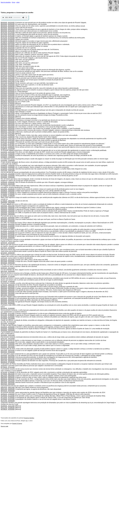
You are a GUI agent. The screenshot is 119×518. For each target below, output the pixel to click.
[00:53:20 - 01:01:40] (7, 31)
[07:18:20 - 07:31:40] (7, 106)
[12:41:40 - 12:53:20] (7, 154)
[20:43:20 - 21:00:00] (7, 226)
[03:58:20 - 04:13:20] (7, 71)
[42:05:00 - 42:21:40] (7, 406)
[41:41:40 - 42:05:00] (7, 401)
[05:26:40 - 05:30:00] (7, 91)
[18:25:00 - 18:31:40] (7, 206)
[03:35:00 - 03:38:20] (7, 64)
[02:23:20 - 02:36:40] (7, 49)
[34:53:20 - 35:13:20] (7, 347)
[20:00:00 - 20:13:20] (7, 219)
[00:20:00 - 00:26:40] (7, 24)
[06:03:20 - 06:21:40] (7, 98)
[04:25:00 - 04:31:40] (7, 78)
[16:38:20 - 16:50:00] (7, 191)
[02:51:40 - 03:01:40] (7, 54)
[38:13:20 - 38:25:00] (7, 375)
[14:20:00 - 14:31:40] (7, 169)
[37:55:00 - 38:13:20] (7, 374)
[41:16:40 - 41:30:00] (7, 397)
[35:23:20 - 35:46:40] (7, 352)
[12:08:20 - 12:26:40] (7, 148)
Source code (4, 426)
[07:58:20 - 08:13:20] (7, 113)
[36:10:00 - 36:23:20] (7, 357)
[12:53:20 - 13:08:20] (7, 155)
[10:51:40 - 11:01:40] (7, 140)
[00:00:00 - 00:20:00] (7, 22)
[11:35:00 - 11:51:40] (7, 145)
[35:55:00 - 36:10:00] (7, 355)
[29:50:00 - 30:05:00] (7, 300)
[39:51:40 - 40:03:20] (7, 389)
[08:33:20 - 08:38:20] (7, 118)
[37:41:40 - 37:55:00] (7, 372)
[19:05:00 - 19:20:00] (7, 211)
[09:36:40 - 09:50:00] (7, 130)
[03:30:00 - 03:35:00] (7, 63)
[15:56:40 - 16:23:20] (7, 184)
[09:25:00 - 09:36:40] (7, 128)
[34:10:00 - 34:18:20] (7, 342)
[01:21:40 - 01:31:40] (7, 36)
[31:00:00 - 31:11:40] (7, 313)
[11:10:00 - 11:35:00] (7, 143)
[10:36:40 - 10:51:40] (7, 138)
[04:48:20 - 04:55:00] (7, 85)
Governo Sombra (29, 418)
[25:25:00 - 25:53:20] (7, 263)
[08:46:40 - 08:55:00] (7, 122)
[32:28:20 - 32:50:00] (7, 327)
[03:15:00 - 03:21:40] (7, 58)
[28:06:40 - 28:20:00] (7, 286)
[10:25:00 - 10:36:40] (7, 137)
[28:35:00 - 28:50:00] (7, 290)
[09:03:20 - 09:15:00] (7, 125)
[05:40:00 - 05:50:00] (7, 95)
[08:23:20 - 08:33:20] (7, 117)
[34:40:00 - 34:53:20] (7, 345)
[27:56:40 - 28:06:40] (7, 285)
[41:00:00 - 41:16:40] (7, 396)
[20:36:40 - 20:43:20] (7, 224)
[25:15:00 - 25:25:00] (7, 261)
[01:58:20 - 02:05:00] (7, 43)
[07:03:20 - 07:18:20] (7, 105)
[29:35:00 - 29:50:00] (7, 298)
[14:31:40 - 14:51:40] (7, 170)
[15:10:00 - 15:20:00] (7, 175)
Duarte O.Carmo (17, 423)
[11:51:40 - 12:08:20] (7, 147)
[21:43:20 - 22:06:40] (7, 233)
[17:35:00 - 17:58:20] (7, 196)
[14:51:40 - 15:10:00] (7, 174)
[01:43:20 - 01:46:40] (7, 39)
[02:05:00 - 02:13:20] (7, 44)
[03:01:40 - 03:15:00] (7, 56)
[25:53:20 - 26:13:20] (7, 268)
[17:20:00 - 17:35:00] (7, 194)
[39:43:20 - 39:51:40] (7, 387)
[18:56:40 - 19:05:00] (7, 209)
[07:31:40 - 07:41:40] (7, 108)
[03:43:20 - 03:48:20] (7, 68)
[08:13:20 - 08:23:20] (7, 115)
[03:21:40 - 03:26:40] (7, 59)
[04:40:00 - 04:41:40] (7, 81)
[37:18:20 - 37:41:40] (7, 367)
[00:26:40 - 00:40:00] (7, 26)
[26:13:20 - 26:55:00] (7, 271)
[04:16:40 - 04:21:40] (7, 74)
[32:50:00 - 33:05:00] (7, 328)
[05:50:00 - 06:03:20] (7, 96)
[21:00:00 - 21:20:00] (7, 227)
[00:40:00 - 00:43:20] (7, 27)
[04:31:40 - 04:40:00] (7, 80)
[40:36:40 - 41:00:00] (7, 394)
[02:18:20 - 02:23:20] (7, 48)
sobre (18, 2)
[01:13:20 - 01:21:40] (7, 34)
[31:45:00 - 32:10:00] (7, 318)
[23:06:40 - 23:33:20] (7, 243)
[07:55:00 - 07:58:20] (7, 111)
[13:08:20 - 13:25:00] (7, 157)
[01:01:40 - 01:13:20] (7, 32)
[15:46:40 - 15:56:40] (7, 182)
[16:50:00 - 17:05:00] (7, 192)
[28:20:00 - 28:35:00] (7, 288)
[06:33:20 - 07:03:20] (7, 103)
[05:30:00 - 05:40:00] (7, 93)
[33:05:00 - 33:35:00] (7, 330)
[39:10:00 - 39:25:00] (7, 382)
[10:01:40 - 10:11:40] (7, 133)
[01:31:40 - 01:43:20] (7, 37)
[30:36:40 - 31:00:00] (7, 308)
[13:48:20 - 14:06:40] (7, 165)
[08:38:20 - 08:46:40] (7, 120)
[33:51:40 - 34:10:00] (7, 338)
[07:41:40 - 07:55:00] (7, 110)
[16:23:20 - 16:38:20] (7, 189)
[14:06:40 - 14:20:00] (7, 167)
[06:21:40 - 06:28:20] (7, 100)
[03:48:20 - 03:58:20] (7, 69)
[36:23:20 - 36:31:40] (7, 359)
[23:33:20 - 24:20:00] (7, 248)
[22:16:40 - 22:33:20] (7, 236)
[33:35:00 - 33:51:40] (7, 335)
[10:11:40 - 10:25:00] (7, 135)
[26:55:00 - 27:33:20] (7, 276)
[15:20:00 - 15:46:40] (7, 177)
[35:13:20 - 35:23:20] (7, 350)
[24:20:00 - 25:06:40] (7, 253)
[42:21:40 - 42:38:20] (7, 407)
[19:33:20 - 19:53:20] (7, 214)
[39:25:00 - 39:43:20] (7, 384)
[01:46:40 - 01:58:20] (7, 41)
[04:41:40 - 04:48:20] (7, 83)
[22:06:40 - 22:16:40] (7, 234)
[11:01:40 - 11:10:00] (7, 142)
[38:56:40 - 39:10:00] (7, 381)
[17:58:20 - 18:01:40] (7, 201)
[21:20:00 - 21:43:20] (7, 231)
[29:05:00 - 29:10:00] (7, 293)
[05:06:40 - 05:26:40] (7, 90)
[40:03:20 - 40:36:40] (7, 391)
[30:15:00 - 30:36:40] (7, 303)
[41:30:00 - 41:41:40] (7, 399)
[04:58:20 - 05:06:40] (7, 88)
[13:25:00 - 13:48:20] (7, 160)
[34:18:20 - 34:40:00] (7, 344)
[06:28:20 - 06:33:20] (7, 101)
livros (13, 2)
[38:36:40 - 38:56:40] (7, 379)
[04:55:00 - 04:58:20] (7, 86)
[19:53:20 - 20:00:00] (7, 217)
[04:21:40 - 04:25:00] (7, 76)
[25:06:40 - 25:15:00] (7, 259)
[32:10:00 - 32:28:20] (7, 323)
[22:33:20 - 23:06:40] (7, 238)
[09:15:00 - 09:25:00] (7, 127)
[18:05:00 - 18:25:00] (7, 202)
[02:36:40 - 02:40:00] (7, 51)
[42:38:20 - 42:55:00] (7, 409)
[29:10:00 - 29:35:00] (7, 295)
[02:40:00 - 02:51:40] (7, 53)
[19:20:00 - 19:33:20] (7, 212)
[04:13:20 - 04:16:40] (7, 73)
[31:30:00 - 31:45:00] (7, 317)
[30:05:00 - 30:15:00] (7, 301)
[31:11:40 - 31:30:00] (7, 315)
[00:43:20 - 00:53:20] (7, 29)
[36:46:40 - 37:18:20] (7, 362)
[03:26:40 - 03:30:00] (7, 61)
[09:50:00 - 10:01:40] (7, 132)
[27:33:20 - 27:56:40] (7, 281)
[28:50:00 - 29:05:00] (7, 291)
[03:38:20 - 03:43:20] (7, 66)
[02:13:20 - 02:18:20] (7, 46)
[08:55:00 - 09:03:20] (7, 123)
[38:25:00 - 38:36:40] (7, 377)
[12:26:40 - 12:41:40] (7, 152)
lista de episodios (6, 2)
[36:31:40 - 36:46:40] (7, 360)
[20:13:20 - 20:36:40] (7, 221)
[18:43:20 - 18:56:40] (7, 207)
